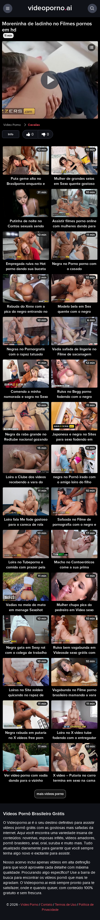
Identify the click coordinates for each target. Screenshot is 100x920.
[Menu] (7, 8)
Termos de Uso (65, 905)
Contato (46, 905)
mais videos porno (50, 794)
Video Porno (12, 124)
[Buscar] (92, 8)
